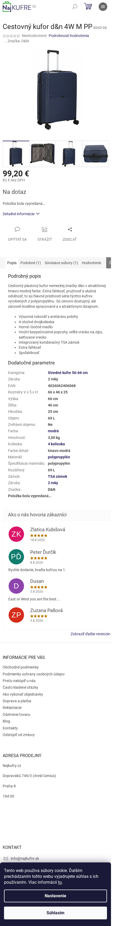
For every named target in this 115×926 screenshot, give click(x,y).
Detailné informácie (18, 214)
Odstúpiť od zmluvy (19, 735)
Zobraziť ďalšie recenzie (90, 634)
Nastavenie (55, 895)
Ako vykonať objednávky (23, 694)
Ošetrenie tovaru (16, 714)
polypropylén (59, 457)
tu (60, 882)
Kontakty (10, 728)
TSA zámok (57, 476)
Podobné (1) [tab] (30, 263)
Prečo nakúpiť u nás (19, 681)
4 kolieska (56, 444)
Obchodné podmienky (21, 667)
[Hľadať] (75, 6)
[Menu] (103, 6)
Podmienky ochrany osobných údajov (34, 674)
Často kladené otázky (20, 687)
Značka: (18, 41)
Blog (6, 721)
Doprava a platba (17, 701)
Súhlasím (55, 912)
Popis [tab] (12, 263)
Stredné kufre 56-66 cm (68, 373)
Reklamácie (12, 707)
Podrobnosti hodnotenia (69, 36)
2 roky (53, 483)
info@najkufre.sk (25, 858)
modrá (53, 431)
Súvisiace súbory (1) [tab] (61, 263)
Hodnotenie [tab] (91, 263)
